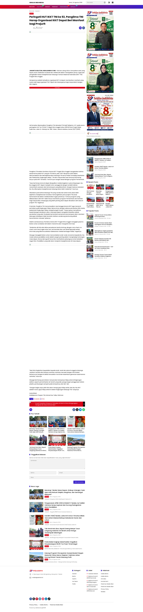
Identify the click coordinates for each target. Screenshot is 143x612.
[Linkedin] (46, 599)
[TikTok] (49, 599)
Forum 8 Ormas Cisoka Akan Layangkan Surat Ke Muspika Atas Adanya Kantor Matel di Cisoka (103, 223)
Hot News (75, 581)
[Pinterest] (37, 599)
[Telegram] (80, 409)
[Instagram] (43, 599)
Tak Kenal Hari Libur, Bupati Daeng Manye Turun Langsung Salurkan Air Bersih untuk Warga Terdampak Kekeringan (38, 449)
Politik (74, 584)
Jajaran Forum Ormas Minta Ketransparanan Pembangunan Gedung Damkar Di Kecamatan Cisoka (104, 215)
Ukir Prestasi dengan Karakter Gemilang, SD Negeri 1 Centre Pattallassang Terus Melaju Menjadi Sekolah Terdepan (91, 192)
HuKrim (74, 579)
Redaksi (103, 591)
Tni (43, 399)
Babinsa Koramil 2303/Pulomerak (92, 577)
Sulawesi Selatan (93, 574)
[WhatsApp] (83, 409)
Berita (70, 444)
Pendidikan (90, 187)
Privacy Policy (105, 589)
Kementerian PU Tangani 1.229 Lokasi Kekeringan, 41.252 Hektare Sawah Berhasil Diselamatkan (90, 205)
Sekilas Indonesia (36, 2)
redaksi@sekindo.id (37, 577)
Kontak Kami (104, 581)
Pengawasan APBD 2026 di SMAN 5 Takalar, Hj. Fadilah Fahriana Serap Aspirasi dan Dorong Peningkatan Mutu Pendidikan (56, 430)
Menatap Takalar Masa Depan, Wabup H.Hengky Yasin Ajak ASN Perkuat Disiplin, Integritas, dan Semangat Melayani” (36, 430)
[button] (104, 2)
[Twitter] (77, 409)
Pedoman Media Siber (107, 584)
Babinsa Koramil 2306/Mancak (92, 590)
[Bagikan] (83, 27)
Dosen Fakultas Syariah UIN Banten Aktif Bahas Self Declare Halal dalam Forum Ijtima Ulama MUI (103, 239)
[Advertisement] (57, 106)
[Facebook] (73, 409)
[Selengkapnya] (100, 133)
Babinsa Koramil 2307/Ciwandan (92, 585)
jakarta (37, 399)
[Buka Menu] (113, 2)
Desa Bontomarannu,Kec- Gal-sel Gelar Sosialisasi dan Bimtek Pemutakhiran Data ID (104, 247)
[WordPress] (40, 599)
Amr (34, 27)
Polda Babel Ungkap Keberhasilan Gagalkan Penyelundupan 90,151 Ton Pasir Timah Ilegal (56, 449)
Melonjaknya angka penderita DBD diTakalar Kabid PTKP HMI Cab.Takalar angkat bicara (104, 231)
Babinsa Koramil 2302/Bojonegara (92, 581)
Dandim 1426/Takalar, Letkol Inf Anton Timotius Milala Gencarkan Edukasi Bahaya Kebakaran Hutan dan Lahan (76, 430)
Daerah (31, 13)
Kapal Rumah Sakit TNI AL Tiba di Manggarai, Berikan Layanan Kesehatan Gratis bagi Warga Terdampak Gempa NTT (100, 205)
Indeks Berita (104, 574)
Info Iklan (103, 579)
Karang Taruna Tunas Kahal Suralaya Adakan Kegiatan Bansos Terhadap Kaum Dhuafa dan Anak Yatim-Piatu (104, 255)
